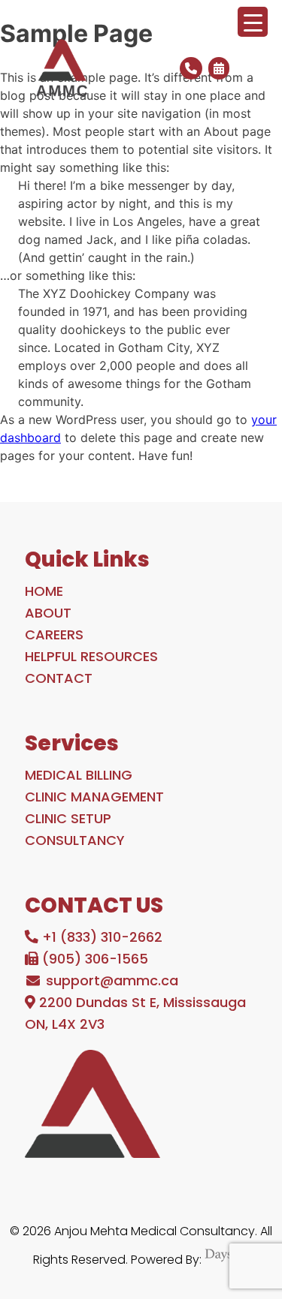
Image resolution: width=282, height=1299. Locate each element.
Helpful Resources (91, 656)
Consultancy (75, 840)
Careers (54, 634)
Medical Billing (78, 774)
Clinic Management (94, 796)
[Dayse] (227, 1259)
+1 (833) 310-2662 (100, 937)
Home (44, 591)
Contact (58, 678)
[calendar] (217, 68)
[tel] (190, 68)
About (48, 612)
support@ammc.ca (110, 980)
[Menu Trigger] (253, 22)
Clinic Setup (68, 818)
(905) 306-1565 (93, 958)
